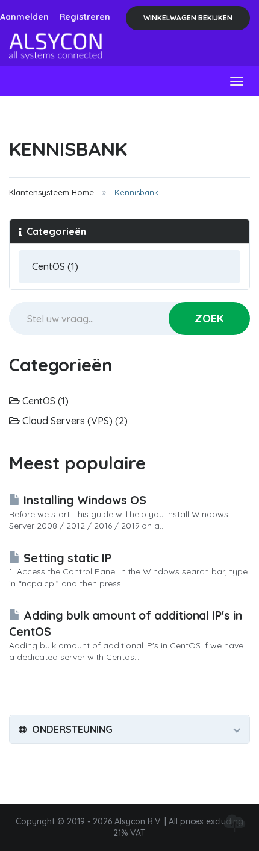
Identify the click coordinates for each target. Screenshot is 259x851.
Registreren (85, 16)
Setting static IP (65, 558)
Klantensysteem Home (51, 192)
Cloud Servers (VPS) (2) (74, 421)
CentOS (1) (44, 401)
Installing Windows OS (83, 500)
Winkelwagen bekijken (187, 17)
